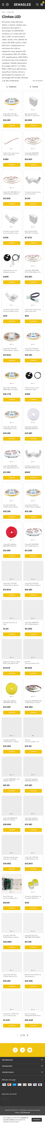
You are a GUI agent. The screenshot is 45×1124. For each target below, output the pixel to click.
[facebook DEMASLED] (22, 1050)
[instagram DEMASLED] (15, 1050)
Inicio (3, 12)
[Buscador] (37, 4)
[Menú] (3, 4)
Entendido (37, 1120)
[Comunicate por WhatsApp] (7, 5)
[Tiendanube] (22, 1113)
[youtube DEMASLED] (29, 1050)
